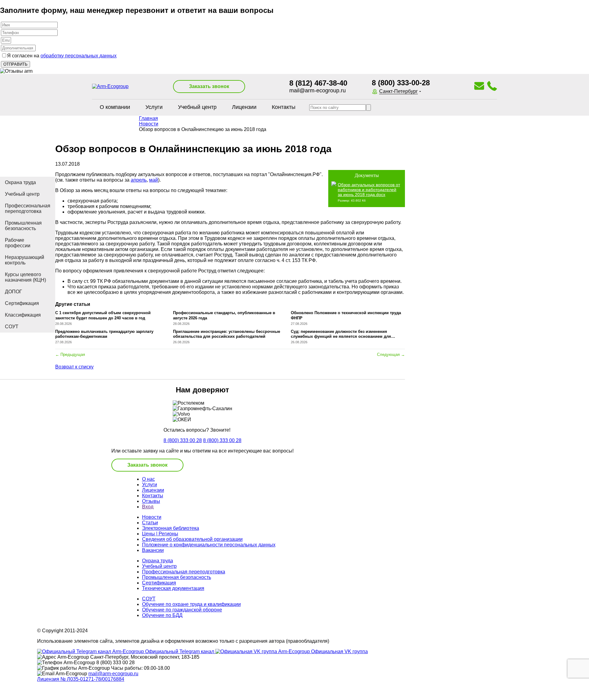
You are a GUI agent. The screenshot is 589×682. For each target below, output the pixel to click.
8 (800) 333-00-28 (401, 83)
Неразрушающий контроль (24, 260)
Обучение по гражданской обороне (182, 609)
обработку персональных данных (78, 55)
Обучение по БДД (162, 615)
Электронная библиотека (170, 528)
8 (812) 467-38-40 (318, 83)
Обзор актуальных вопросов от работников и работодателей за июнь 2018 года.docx (369, 189)
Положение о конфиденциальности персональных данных (208, 544)
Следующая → (391, 354)
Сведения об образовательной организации (192, 539)
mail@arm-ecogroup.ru (317, 90)
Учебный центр (197, 107)
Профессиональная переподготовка (27, 208)
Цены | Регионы (160, 533)
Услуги (154, 107)
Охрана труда (20, 182)
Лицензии (244, 107)
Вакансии (153, 550)
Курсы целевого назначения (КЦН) (25, 277)
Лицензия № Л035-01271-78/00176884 (80, 679)
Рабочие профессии (17, 242)
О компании (115, 107)
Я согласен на (62, 55)
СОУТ (11, 326)
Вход (147, 506)
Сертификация (22, 303)
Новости (151, 517)
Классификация (23, 315)
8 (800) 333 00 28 (183, 440)
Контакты (283, 107)
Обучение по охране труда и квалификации (191, 604)
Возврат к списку (74, 366)
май (153, 180)
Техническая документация (173, 588)
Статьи (150, 522)
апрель (139, 180)
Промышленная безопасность (23, 225)
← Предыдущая (70, 354)
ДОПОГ (13, 291)
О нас (148, 479)
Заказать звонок (209, 86)
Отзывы (151, 501)
